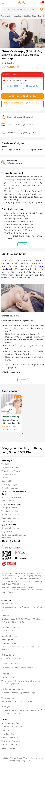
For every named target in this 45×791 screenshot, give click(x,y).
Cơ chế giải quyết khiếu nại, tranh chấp (13, 536)
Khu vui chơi (19, 681)
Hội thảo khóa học (27, 693)
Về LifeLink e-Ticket (10, 467)
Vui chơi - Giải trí (8, 604)
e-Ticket (5, 674)
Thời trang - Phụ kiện (18, 658)
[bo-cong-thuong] (8, 563)
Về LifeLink (6, 464)
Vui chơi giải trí (7, 677)
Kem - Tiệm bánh (34, 619)
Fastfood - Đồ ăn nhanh (11, 727)
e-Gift (4, 719)
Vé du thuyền (18, 701)
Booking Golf (7, 640)
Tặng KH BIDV (18, 622)
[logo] (22, 2)
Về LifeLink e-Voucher (11, 471)
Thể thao (15, 693)
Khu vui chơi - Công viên (11, 607)
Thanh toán (6, 521)
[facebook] (2, 544)
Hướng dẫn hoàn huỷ (10, 518)
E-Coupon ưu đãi (8, 643)
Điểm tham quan (33, 681)
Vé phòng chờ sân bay (10, 713)
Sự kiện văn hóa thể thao (12, 689)
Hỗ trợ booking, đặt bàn (17, 80)
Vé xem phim (7, 681)
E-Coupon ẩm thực (9, 647)
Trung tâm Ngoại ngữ (28, 667)
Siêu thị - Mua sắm (9, 745)
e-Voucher (6, 600)
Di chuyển (5, 707)
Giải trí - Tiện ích (8, 748)
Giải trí (35, 607)
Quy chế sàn (6, 531)
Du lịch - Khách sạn (9, 636)
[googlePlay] (21, 552)
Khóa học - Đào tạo (9, 664)
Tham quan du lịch (9, 698)
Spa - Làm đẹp (7, 734)
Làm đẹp (5, 631)
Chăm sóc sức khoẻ (9, 737)
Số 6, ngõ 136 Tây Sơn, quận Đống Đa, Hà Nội (23, 150)
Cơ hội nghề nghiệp (10, 484)
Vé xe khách (13, 710)
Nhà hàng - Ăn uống (10, 723)
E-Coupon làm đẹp (26, 647)
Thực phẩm (6, 622)
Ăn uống (5, 615)
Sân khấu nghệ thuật (10, 684)
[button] (15, 42)
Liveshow (5, 693)
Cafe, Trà (22, 619)
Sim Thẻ (28, 701)
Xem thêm (22, 244)
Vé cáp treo (25, 710)
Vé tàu (4, 710)
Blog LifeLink (7, 481)
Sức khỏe (14, 631)
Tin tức (4, 478)
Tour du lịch (6, 701)
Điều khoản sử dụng (10, 488)
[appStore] (21, 558)
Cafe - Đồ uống (7, 730)
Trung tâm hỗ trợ (9, 507)
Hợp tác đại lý (7, 501)
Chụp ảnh (27, 607)
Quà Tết (4, 658)
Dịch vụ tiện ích (8, 655)
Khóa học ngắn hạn (9, 667)
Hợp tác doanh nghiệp (11, 497)
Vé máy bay (36, 710)
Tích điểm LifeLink (9, 511)
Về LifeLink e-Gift (9, 474)
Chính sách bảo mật (10, 528)
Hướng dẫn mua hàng (11, 514)
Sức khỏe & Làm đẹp (10, 627)
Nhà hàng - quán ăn (9, 619)
